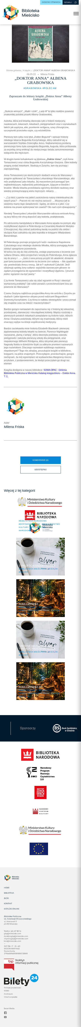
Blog (6, 898)
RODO (6, 990)
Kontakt (8, 903)
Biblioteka (9, 893)
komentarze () (40, 460)
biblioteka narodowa (33, 521)
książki (53, 569)
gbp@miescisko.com (12, 933)
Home (7, 887)
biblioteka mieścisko (33, 569)
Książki (27, 70)
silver (24, 572)
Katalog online (11, 909)
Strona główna (13, 70)
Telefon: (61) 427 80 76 (12, 931)
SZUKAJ (68, 2)
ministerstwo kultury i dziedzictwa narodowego (39, 527)
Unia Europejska (10, 997)
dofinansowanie (30, 524)
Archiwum (8, 994)
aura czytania (28, 607)
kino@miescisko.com (12, 941)
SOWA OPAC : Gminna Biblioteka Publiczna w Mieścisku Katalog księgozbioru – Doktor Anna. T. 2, (40, 373)
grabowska (33, 88)
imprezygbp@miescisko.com (16, 938)
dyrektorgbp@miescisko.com (16, 936)
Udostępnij (46, 468)
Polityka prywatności (12, 987)
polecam (50, 88)
